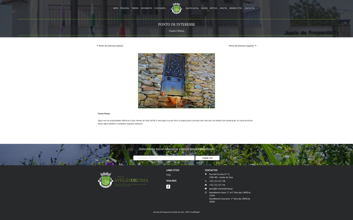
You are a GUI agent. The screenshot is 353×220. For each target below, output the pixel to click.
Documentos (146, 8)
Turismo (135, 8)
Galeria (204, 8)
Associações (160, 8)
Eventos (223, 8)
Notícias (213, 8)
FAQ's (168, 175)
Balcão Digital (192, 8)
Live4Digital (195, 212)
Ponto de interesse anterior (111, 45)
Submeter (207, 158)
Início (115, 8)
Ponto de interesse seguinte (241, 45)
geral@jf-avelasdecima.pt (221, 188)
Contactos (249, 8)
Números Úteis (235, 8)
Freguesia (125, 8)
